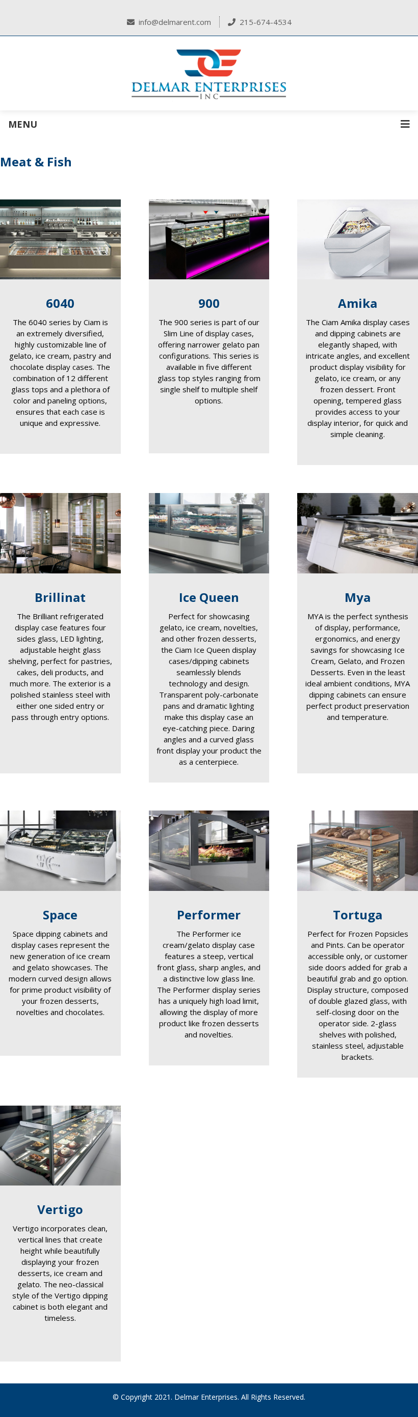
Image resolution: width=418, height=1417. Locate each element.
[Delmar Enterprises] (209, 73)
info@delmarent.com (175, 22)
